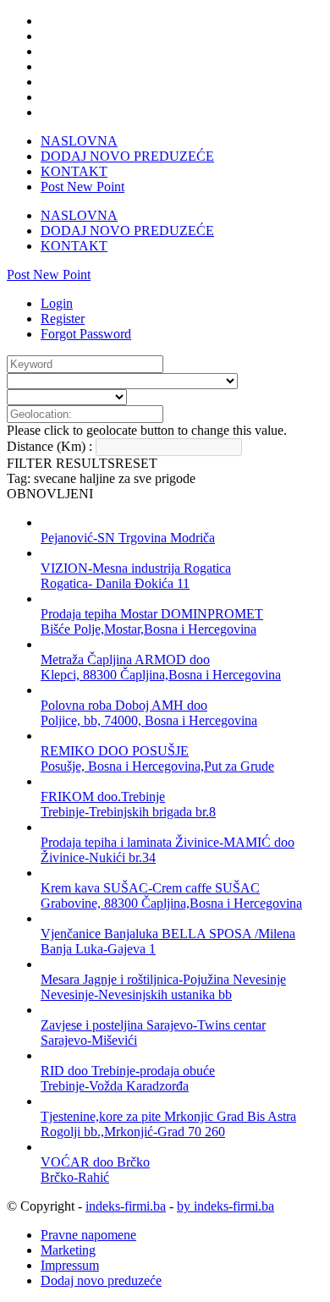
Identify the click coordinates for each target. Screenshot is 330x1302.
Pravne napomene (88, 1235)
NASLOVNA (79, 141)
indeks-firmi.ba (125, 1206)
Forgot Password (86, 334)
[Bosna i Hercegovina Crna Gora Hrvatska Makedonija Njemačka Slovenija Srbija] (67, 396)
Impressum (70, 1265)
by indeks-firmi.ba (225, 1206)
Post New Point (82, 186)
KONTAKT (74, 171)
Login (57, 303)
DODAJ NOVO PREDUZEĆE (127, 156)
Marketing (68, 1250)
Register (63, 318)
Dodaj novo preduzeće (101, 1280)
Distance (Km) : (49, 446)
